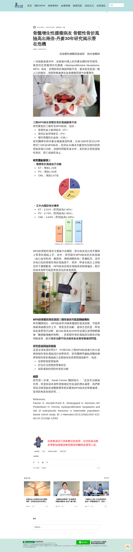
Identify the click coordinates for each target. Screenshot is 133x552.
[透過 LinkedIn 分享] (43, 462)
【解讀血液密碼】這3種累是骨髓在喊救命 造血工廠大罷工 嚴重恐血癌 (66, 500)
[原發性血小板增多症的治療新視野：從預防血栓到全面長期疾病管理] (37, 488)
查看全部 (106, 478)
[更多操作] (99, 27)
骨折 (43, 451)
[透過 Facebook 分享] (34, 462)
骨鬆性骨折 (63, 451)
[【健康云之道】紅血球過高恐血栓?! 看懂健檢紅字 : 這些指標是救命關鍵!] (96, 488)
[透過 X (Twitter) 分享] (38, 462)
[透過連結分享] (47, 462)
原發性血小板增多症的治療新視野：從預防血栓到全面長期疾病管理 (36, 500)
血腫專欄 (36, 451)
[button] (107, 12)
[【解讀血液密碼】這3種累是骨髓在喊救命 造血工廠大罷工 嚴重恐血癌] (66, 488)
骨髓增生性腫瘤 (52, 451)
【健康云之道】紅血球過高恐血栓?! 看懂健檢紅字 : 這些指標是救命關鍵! (95, 500)
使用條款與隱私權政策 (39, 541)
